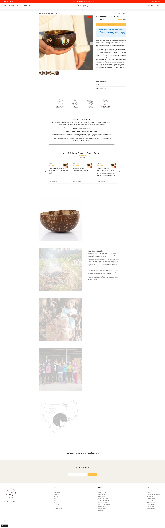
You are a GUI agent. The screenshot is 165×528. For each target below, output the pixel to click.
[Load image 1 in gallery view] (66, 42)
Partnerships (101, 506)
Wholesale (11, 5)
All (54, 490)
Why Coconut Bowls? (101, 81)
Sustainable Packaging (103, 498)
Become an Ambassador (104, 504)
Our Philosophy (102, 494)
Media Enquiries (151, 508)
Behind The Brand (102, 502)
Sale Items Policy (151, 506)
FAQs (148, 492)
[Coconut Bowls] (82, 5)
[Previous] (45, 172)
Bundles (56, 496)
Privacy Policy (150, 504)
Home (40, 13)
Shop (5, 5)
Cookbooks (56, 504)
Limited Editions (58, 508)
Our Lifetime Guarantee (101, 78)
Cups (55, 500)
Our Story (100, 490)
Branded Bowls (102, 508)
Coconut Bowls (57, 492)
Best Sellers (56, 494)
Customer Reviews (102, 496)
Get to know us (102, 492)
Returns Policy (150, 500)
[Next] (119, 172)
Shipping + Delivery (151, 498)
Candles (56, 502)
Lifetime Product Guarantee (153, 494)
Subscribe (92, 474)
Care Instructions (100, 84)
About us (18, 5)
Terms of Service (151, 502)
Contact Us (149, 490)
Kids (43, 13)
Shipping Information (101, 88)
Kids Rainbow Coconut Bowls (51, 13)
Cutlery (55, 506)
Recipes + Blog (26, 5)
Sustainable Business (103, 500)
